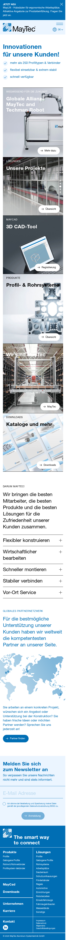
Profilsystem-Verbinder (14, 869)
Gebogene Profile (11, 861)
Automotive (41, 889)
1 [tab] (60, 181)
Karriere (9, 911)
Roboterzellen (43, 897)
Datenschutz (41, 923)
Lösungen (43, 852)
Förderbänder (42, 881)
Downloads (11, 892)
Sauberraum (42, 873)
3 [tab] (60, 186)
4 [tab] (60, 189)
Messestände (42, 909)
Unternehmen (13, 903)
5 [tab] (60, 192)
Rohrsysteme (42, 865)
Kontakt (9, 921)
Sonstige (40, 912)
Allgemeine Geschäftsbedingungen (45, 927)
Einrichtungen (43, 893)
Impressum (40, 921)
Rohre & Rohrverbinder (14, 865)
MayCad (9, 884)
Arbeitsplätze (42, 869)
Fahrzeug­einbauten (45, 904)
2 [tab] (60, 183)
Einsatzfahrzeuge (44, 900)
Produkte (9, 852)
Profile (6, 857)
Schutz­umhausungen (46, 877)
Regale (39, 884)
